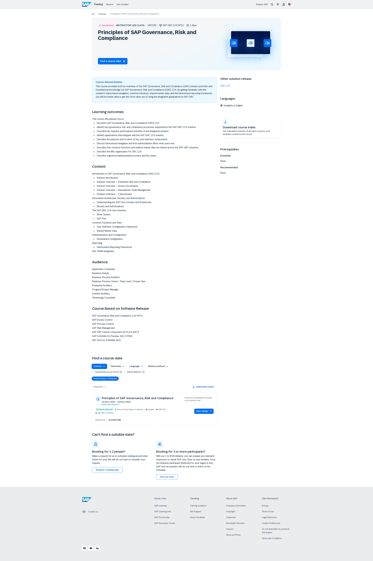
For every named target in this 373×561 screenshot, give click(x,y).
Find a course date (110, 61)
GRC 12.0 (225, 85)
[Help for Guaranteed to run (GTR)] (121, 371)
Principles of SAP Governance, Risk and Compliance (137, 398)
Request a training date (107, 470)
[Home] (93, 14)
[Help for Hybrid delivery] (143, 371)
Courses (102, 14)
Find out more (167, 477)
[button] (99, 366)
